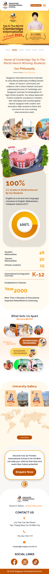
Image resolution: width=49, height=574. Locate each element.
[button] (36, 5)
